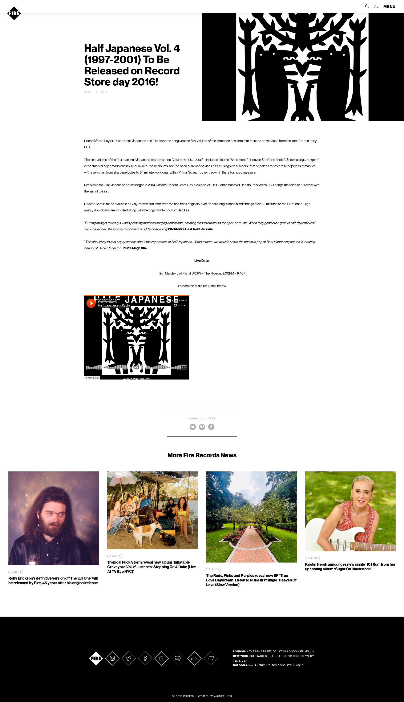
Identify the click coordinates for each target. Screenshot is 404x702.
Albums (16, 572)
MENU (389, 6)
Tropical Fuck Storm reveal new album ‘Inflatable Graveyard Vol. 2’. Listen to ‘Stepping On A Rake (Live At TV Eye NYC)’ (151, 567)
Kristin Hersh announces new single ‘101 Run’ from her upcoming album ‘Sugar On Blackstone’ (350, 566)
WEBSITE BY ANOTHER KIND (215, 696)
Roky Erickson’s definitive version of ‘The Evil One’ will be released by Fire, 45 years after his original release (53, 580)
